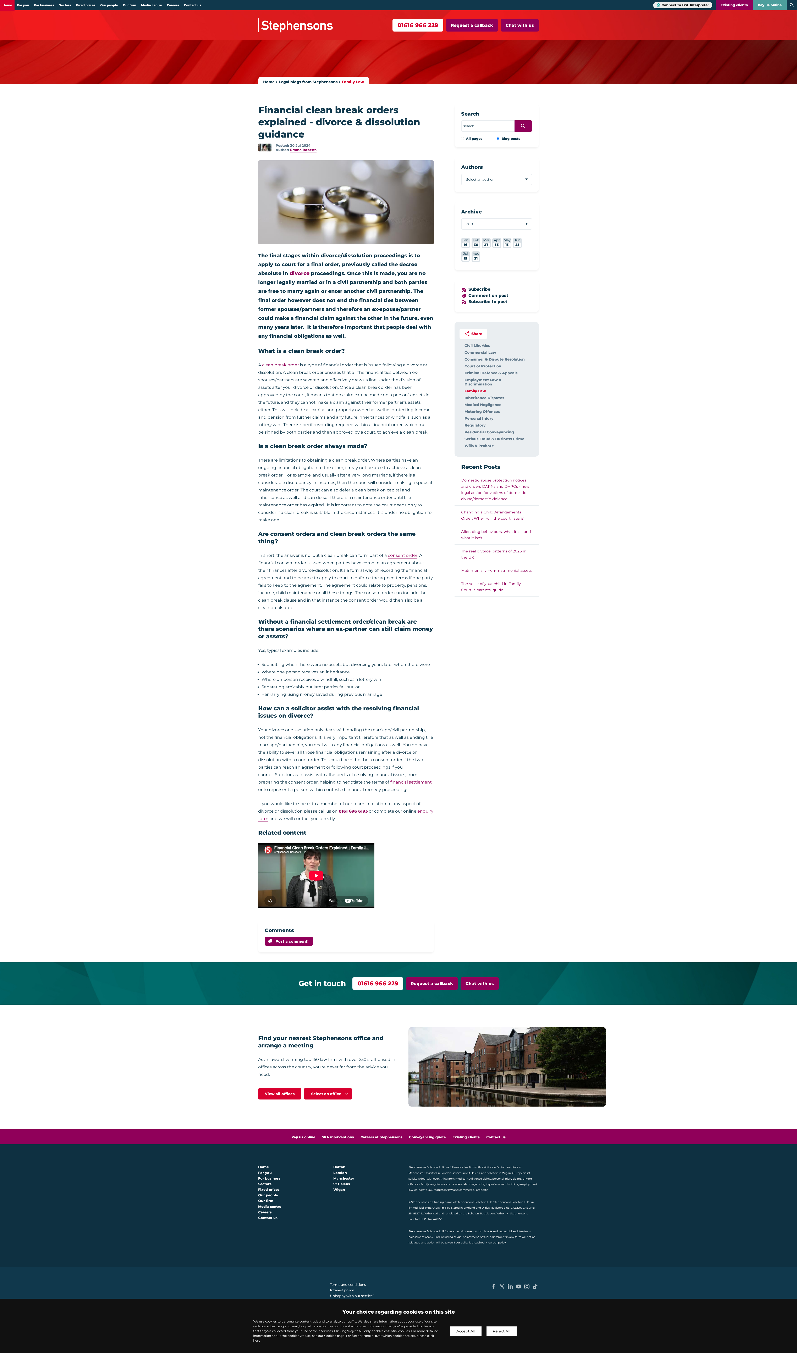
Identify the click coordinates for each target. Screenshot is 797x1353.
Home (7, 5)
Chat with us (520, 25)
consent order (402, 555)
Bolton (339, 1167)
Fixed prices (85, 5)
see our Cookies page (328, 1336)
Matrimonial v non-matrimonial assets (496, 570)
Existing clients (734, 5)
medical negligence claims (473, 1178)
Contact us (192, 5)
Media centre (151, 5)
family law (427, 1184)
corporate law (423, 1189)
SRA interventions (338, 1137)
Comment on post (488, 295)
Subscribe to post (487, 301)
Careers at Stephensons (381, 1137)
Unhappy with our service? (352, 1296)
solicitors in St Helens (466, 1173)
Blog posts (510, 139)
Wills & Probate (479, 446)
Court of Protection (483, 366)
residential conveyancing (468, 1184)
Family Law (353, 82)
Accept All (465, 1331)
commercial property (473, 1189)
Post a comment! (291, 941)
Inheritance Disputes (484, 398)
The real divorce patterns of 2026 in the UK (493, 554)
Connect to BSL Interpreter (685, 5)
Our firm (129, 5)
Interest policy (342, 1290)
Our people (109, 5)
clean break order (280, 364)
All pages (474, 139)
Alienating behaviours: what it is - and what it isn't (496, 534)
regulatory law (443, 1189)
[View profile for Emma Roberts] (264, 147)
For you (23, 5)
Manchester (343, 1178)
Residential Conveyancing (489, 432)
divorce (299, 273)
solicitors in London (438, 1173)
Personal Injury (479, 418)
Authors (472, 167)
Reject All (501, 1331)
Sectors (65, 5)
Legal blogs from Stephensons (308, 82)
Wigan (339, 1190)
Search (470, 114)
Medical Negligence (483, 404)
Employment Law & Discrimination (483, 382)
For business (44, 5)
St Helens (341, 1184)
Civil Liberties (477, 345)
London (340, 1173)
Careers (173, 5)
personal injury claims (506, 1178)
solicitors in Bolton (494, 1167)
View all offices (280, 1094)
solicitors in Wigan (499, 1173)
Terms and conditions (348, 1285)
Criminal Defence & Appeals (491, 373)
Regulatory (475, 425)
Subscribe (479, 289)
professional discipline (503, 1184)
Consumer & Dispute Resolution (495, 359)
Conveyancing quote (427, 1137)
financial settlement (411, 782)
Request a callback (472, 25)
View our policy (496, 1242)
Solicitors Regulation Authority (488, 1213)
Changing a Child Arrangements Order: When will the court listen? (492, 515)
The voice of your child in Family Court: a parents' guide (491, 586)
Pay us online (770, 5)
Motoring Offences (482, 411)
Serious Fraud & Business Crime (494, 439)
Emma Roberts (303, 150)
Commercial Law (480, 352)
